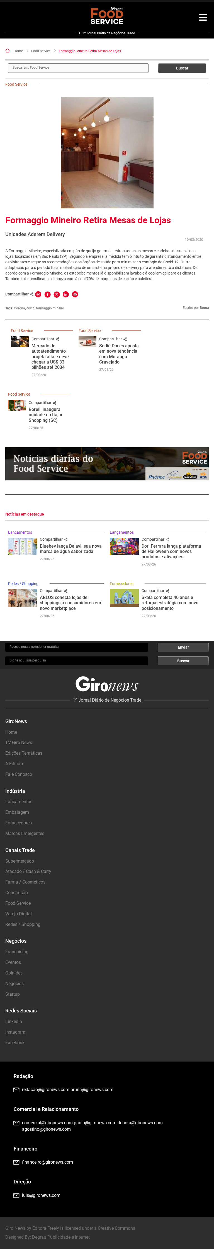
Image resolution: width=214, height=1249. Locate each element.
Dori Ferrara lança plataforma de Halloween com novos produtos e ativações (171, 551)
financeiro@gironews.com (47, 1162)
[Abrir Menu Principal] (203, 18)
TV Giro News (18, 742)
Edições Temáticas (23, 753)
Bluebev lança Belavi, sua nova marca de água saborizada (71, 548)
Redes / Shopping (23, 583)
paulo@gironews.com (95, 1122)
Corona (19, 308)
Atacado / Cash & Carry (28, 871)
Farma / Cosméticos (25, 882)
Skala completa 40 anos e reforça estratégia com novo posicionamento (170, 603)
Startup (12, 994)
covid (30, 308)
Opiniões (14, 973)
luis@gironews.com (41, 1195)
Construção (16, 892)
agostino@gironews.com (46, 1129)
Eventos (13, 962)
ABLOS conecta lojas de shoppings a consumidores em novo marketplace (70, 603)
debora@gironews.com (140, 1122)
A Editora (14, 763)
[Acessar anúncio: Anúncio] (107, 463)
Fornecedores (121, 583)
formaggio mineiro (50, 308)
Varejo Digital (18, 913)
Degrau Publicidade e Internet (61, 1237)
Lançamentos (20, 532)
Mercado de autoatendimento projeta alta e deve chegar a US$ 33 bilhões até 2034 (50, 356)
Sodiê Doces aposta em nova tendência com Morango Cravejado (119, 354)
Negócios (14, 983)
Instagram (15, 1032)
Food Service (40, 51)
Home (18, 51)
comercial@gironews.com (47, 1122)
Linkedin (13, 1021)
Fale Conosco (18, 774)
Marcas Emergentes (24, 833)
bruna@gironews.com (91, 1089)
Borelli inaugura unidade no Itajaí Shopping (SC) (45, 415)
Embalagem (17, 812)
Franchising (16, 951)
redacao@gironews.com (45, 1089)
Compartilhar (43, 339)
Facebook (15, 1042)
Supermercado (19, 861)
